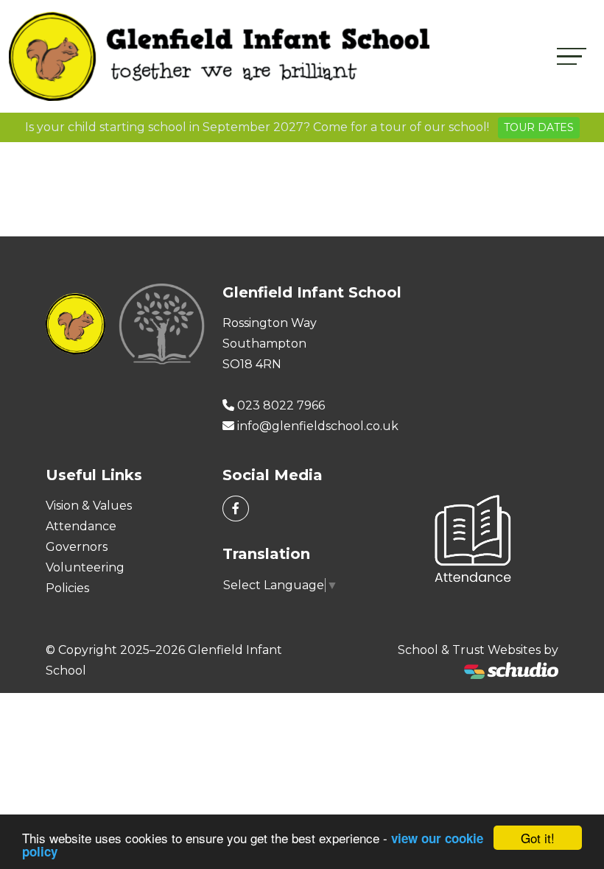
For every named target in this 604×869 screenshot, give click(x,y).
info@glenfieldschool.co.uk (317, 426)
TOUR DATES (539, 127)
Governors (77, 547)
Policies (67, 588)
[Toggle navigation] (571, 56)
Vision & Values (89, 506)
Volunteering (85, 567)
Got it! (538, 837)
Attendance (81, 526)
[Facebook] (235, 508)
